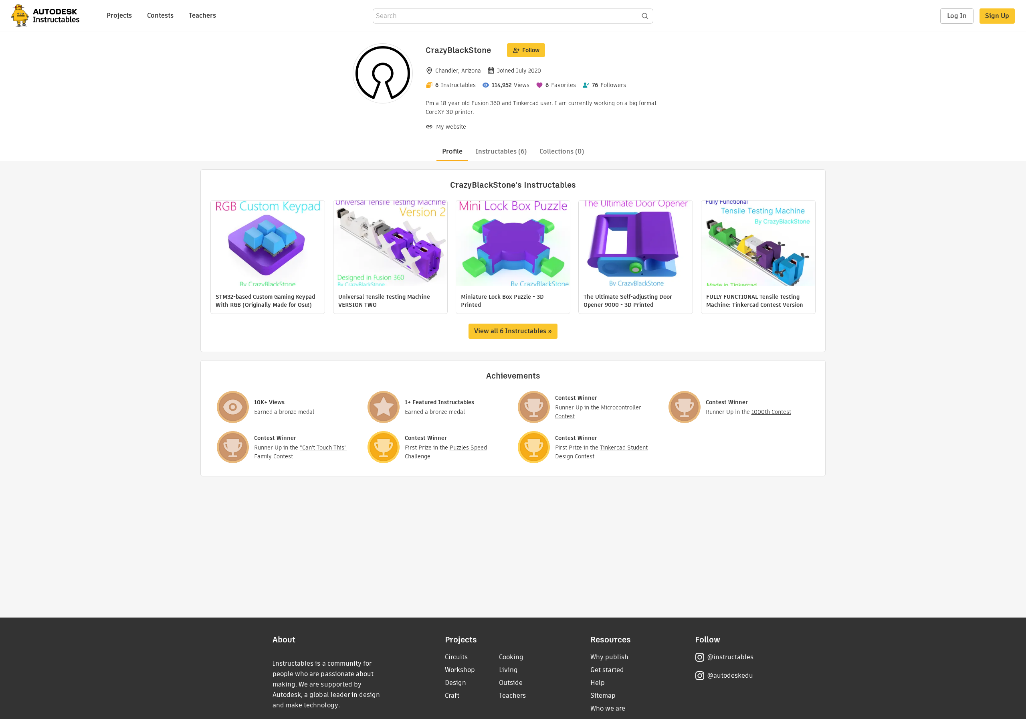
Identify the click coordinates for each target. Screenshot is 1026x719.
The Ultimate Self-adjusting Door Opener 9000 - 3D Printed (628, 301)
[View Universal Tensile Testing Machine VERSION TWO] (390, 244)
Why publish (609, 657)
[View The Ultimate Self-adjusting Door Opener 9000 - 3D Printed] (636, 244)
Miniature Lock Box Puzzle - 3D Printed (502, 301)
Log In (957, 15)
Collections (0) (561, 151)
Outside (511, 682)
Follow (530, 50)
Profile (452, 151)
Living (508, 669)
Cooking (511, 657)
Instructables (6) (501, 151)
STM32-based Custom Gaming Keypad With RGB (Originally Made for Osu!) (265, 301)
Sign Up (997, 15)
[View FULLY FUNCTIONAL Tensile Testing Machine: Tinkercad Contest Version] (758, 244)
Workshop (460, 669)
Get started (607, 669)
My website (451, 127)
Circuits (456, 657)
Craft (452, 695)
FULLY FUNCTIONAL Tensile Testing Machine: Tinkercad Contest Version (754, 301)
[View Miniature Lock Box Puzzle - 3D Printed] (513, 244)
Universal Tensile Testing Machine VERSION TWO (384, 301)
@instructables (730, 657)
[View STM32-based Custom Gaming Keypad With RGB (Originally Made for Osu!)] (268, 244)
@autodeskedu (730, 675)
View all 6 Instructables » (513, 331)
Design (455, 682)
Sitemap (603, 695)
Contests (160, 15)
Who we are (607, 708)
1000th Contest (771, 412)
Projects (119, 15)
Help (597, 682)
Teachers (202, 15)
